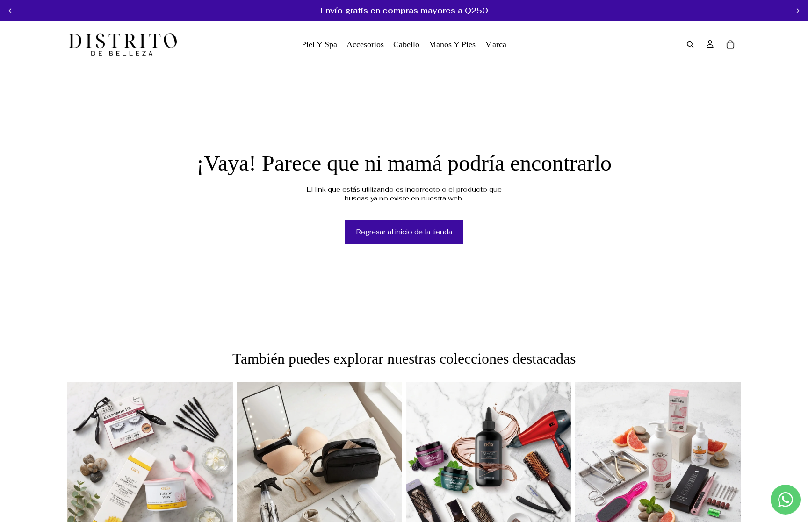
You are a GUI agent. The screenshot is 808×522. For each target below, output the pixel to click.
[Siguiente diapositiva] (797, 10)
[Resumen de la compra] (730, 44)
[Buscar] (690, 44)
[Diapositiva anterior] (10, 10)
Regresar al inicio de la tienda (404, 232)
